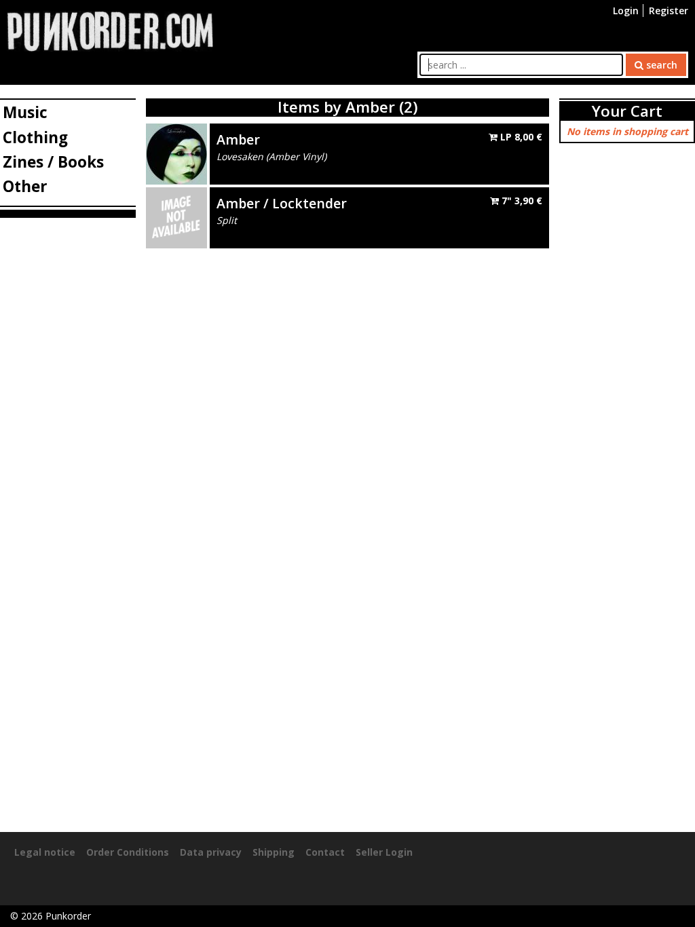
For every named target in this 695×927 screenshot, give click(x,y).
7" (520, 200)
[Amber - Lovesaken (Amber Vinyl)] (176, 152)
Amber (238, 139)
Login (626, 10)
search (660, 64)
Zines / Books (53, 161)
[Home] (110, 30)
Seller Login (384, 852)
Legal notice (44, 852)
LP (519, 136)
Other (25, 186)
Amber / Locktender (282, 203)
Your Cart (627, 110)
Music (25, 112)
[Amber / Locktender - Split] (176, 216)
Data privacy (211, 852)
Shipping (273, 852)
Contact (325, 852)
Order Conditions (127, 852)
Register (668, 10)
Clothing (35, 137)
